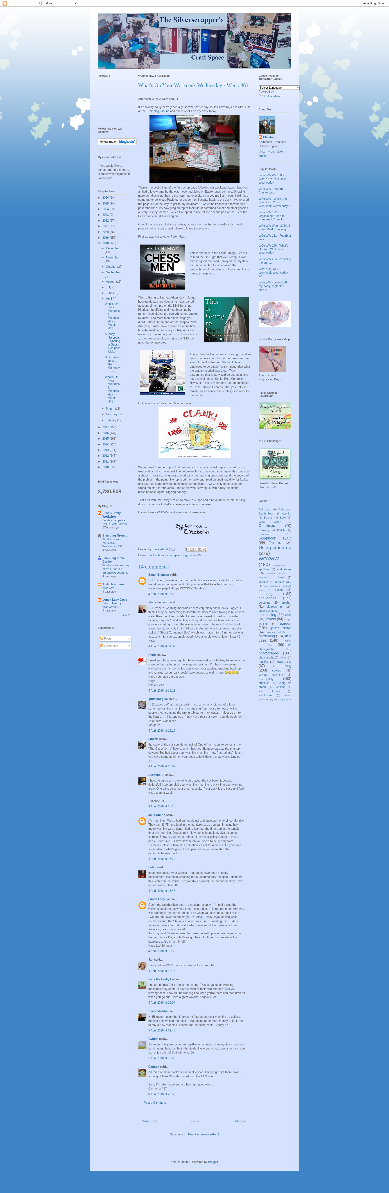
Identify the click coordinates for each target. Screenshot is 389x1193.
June (109, 293)
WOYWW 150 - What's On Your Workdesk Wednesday (273, 249)
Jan (151, 959)
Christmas (267, 526)
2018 (106, 243)
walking (280, 686)
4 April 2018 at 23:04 (161, 1002)
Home (195, 1121)
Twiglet (153, 1038)
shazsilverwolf (158, 602)
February (112, 414)
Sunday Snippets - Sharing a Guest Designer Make (112, 342)
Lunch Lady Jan (159, 899)
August (111, 281)
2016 (106, 433)
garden (285, 623)
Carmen (154, 1066)
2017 (106, 427)
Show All (126, 615)
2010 (106, 467)
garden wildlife (276, 632)
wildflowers (265, 695)
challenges (267, 598)
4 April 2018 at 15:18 (161, 730)
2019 (106, 237)
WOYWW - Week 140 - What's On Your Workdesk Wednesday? (274, 202)
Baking (268, 517)
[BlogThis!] (192, 549)
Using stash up (275, 547)
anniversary (280, 565)
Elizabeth (269, 137)
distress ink (275, 606)
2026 (106, 197)
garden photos (280, 628)
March (110, 408)
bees (281, 577)
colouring (264, 602)
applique (264, 569)
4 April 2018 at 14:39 (161, 646)
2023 (106, 214)
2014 (106, 444)
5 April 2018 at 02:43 (161, 1030)
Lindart (153, 739)
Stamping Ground (158, 111)
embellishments (268, 610)
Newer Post (149, 1121)
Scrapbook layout (275, 538)
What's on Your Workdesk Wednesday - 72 (274, 272)
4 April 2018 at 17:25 (161, 806)
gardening (267, 636)
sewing (276, 670)
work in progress (283, 699)
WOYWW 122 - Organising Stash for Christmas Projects (272, 216)
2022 (106, 220)
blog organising (272, 586)
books (152, 555)
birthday (264, 581)
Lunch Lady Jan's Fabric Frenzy (114, 601)
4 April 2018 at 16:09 (161, 766)
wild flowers (269, 691)
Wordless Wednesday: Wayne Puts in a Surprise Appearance (116, 569)
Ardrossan (265, 509)
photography (266, 657)
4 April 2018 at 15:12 (161, 690)
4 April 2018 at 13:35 (161, 594)
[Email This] (187, 549)
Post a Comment (155, 1102)
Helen (152, 867)
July (109, 287)
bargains (263, 577)
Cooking (264, 530)
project (283, 657)
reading (263, 661)
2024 (106, 209)
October (111, 266)
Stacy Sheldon (158, 1011)
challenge (266, 594)
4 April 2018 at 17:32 (161, 858)
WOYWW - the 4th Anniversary (271, 190)
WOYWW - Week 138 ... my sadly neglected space (274, 286)
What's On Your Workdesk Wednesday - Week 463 (112, 316)
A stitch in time (113, 584)
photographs (269, 653)
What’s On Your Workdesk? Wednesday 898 (112, 543)
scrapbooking (178, 555)
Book (283, 517)
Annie (152, 654)
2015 (106, 438)
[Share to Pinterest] (205, 549)
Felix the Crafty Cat (161, 979)
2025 (106, 203)
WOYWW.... (109, 588)
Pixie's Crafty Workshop (111, 514)
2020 (106, 232)
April (109, 298)
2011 (106, 461)
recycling (284, 661)
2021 (106, 226)
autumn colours (276, 573)
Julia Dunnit (156, 815)
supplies (264, 683)
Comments (110, 646)
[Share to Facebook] (200, 549)
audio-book (284, 569)
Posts (107, 638)
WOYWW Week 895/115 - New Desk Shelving (274, 227)
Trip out (275, 542)
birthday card (283, 581)
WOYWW (195, 555)
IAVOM (281, 530)
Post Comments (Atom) (203, 1134)
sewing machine (271, 674)
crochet (286, 602)
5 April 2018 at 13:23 (161, 1058)
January (111, 420)
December (112, 248)
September (113, 272)
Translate (274, 96)
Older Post (240, 1121)
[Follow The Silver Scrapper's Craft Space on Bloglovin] (117, 144)
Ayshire (286, 513)
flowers (270, 619)
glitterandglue (158, 699)
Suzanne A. (156, 775)
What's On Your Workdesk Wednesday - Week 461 (112, 389)
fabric (288, 614)
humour (163, 555)
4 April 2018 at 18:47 (161, 890)
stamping (266, 679)
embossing (267, 615)
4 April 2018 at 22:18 (161, 971)
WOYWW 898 (110, 607)
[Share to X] (196, 549)
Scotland (264, 534)
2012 (106, 455)
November (112, 257)
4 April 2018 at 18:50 (161, 951)
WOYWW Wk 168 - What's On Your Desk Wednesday (273, 179)
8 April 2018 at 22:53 (161, 1094)
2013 (106, 450)
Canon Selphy (270, 522)
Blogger (213, 1162)
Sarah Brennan (158, 574)
